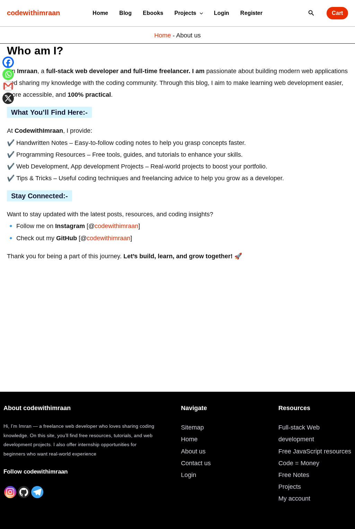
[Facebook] (8, 62)
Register (251, 13)
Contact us (196, 463)
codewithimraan (33, 13)
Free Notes (293, 474)
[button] (199, 13)
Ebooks (153, 13)
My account (294, 498)
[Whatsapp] (8, 74)
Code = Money (298, 463)
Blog (125, 13)
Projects (185, 13)
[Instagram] (10, 492)
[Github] (24, 492)
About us (193, 451)
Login (221, 13)
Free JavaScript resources (314, 451)
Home (100, 13)
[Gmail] (8, 86)
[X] (8, 98)
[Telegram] (37, 492)
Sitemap (192, 427)
